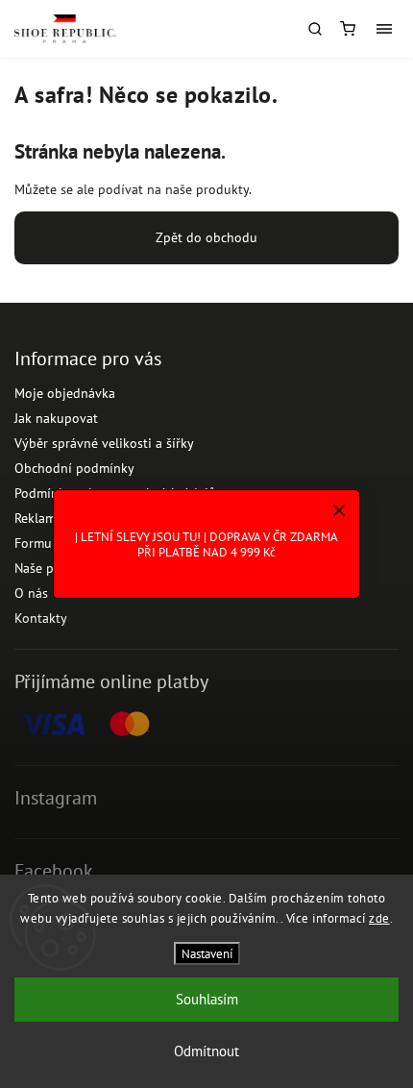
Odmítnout (206, 1051)
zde (379, 918)
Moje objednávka (64, 393)
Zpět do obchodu (206, 237)
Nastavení (207, 953)
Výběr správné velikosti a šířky (104, 443)
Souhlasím (207, 999)
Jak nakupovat (56, 418)
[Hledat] (315, 28)
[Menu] (384, 29)
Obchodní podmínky (74, 468)
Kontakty (40, 618)
